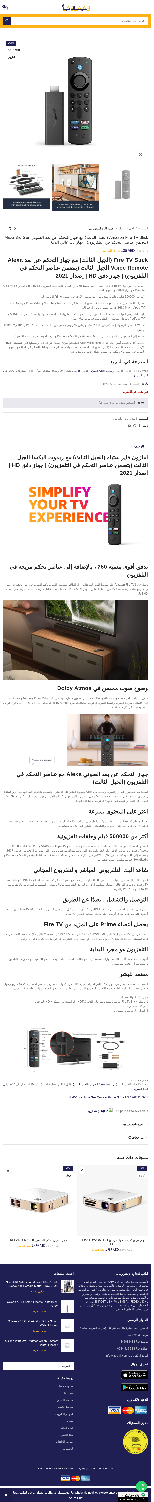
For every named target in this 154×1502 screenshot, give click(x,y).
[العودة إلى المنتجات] (10, 228)
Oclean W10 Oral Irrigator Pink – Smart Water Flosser (33, 1323)
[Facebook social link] (139, 426)
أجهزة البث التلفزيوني (101, 228)
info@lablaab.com (117, 1355)
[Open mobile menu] (146, 8)
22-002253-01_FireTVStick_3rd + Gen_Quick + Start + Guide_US (108, 1097)
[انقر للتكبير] (140, 154)
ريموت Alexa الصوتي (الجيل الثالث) (93, 371)
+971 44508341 (130, 1341)
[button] (82, 1170)
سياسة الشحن (65, 1400)
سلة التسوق (66, 1435)
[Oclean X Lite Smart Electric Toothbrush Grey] (67, 1306)
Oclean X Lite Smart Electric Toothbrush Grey (32, 1303)
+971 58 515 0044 (128, 1348)
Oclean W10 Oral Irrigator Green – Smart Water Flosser (31, 1342)
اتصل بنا (69, 1393)
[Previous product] (15, 228)
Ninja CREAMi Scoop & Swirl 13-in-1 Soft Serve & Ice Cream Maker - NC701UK (32, 1284)
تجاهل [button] (6, 1495)
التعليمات (68, 1448)
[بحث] (7, 21)
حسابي (69, 1421)
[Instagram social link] (134, 426)
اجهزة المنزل (126, 228)
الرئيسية (143, 228)
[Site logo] (76, 8)
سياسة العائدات (64, 1441)
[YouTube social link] (129, 426)
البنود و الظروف (64, 1414)
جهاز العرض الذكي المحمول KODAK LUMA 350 (38, 1240)
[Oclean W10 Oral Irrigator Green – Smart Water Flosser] (67, 1346)
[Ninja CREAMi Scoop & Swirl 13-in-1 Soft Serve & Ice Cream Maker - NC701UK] (67, 1287)
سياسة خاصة (66, 1407)
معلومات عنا (66, 1386)
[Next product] (5, 228)
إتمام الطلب (66, 1428)
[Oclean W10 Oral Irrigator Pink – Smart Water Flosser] (67, 1326)
